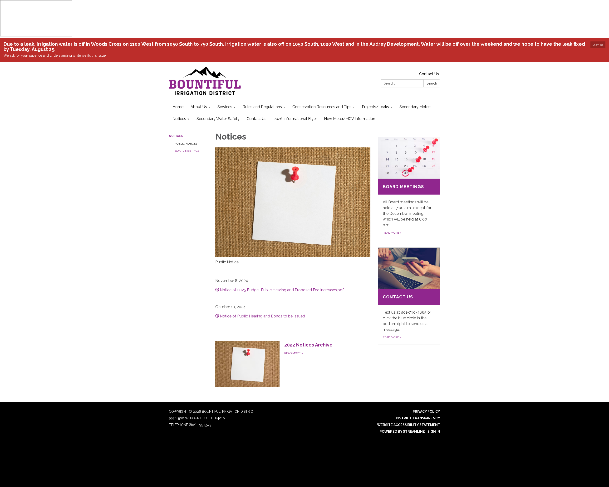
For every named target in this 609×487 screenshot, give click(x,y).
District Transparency (418, 418)
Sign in (433, 431)
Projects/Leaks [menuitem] (375, 107)
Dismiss (598, 44)
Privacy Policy (426, 411)
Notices (176, 136)
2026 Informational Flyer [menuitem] (295, 118)
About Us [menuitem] (199, 107)
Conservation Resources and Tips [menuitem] (321, 107)
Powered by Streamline (402, 431)
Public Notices (186, 143)
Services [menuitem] (224, 107)
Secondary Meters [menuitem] (415, 107)
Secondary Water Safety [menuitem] (218, 118)
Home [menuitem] (177, 107)
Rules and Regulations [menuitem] (262, 107)
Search (432, 83)
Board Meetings (187, 150)
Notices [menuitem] (179, 118)
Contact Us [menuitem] (256, 118)
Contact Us (429, 74)
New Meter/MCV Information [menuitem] (349, 118)
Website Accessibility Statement (408, 425)
